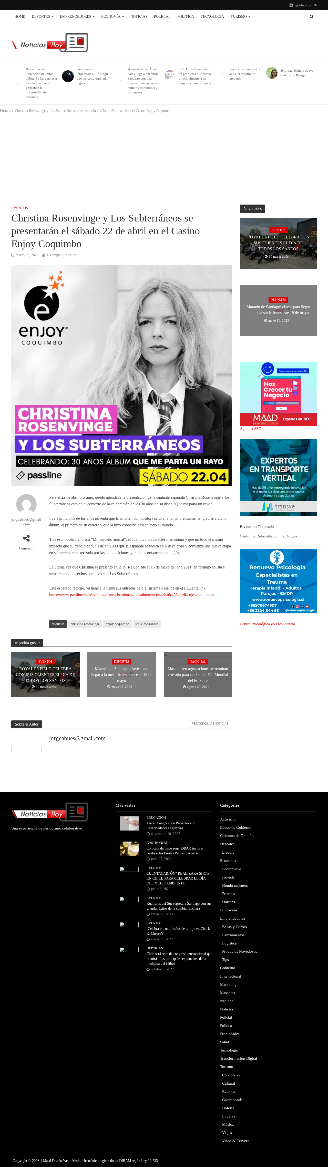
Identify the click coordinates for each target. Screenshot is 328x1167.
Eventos (19, 208)
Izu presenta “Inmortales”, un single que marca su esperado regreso (93, 76)
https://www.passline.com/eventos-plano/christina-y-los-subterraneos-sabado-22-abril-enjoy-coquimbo (131, 595)
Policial (162, 16)
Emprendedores (75, 16)
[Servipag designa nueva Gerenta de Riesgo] (271, 73)
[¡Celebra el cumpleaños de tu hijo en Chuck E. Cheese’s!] (129, 929)
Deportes (41, 16)
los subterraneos (146, 624)
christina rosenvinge (85, 624)
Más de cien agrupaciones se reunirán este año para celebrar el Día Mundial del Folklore (198, 675)
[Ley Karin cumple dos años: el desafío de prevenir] (220, 74)
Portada (5, 111)
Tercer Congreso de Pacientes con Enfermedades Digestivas (171, 825)
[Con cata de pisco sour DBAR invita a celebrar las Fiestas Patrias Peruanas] (129, 848)
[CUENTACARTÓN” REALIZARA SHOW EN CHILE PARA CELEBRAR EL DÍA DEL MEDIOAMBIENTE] (129, 873)
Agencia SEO (250, 429)
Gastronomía (159, 843)
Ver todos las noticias (210, 723)
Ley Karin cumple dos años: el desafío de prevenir (244, 73)
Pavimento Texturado (257, 527)
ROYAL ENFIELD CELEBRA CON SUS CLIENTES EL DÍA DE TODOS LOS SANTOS (45, 675)
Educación (156, 817)
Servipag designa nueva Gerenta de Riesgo (296, 73)
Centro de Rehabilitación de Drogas (268, 536)
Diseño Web (60, 1161)
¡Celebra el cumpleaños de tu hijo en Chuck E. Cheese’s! (178, 931)
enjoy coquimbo (117, 624)
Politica (185, 16)
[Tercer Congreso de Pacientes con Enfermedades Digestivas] (129, 823)
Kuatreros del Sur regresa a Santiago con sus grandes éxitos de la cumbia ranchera (179, 906)
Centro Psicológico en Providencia (267, 624)
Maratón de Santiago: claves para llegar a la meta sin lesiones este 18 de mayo (121, 675)
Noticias (138, 16)
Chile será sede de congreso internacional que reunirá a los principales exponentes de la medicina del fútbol (179, 959)
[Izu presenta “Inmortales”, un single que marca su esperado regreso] (67, 76)
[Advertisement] (164, 158)
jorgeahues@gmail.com (26, 521)
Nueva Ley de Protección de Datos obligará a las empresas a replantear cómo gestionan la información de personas (41, 83)
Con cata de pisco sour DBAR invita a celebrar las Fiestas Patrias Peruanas (175, 850)
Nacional (198, 661)
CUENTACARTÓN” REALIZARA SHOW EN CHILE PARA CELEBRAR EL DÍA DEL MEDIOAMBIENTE (178, 878)
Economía (110, 16)
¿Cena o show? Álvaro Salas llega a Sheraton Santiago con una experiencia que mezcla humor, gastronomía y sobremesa (144, 80)
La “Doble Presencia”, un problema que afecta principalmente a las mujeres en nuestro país (195, 76)
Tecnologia (212, 16)
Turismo (239, 16)
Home (20, 16)
